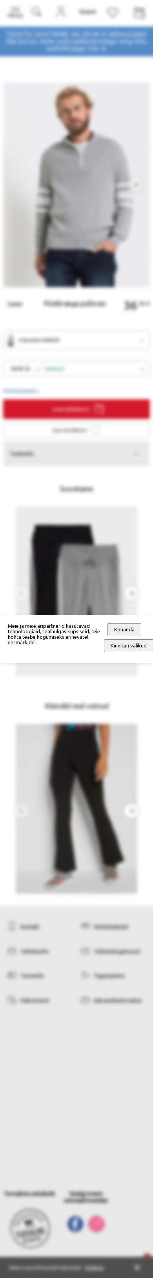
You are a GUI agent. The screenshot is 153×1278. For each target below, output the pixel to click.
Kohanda (124, 630)
